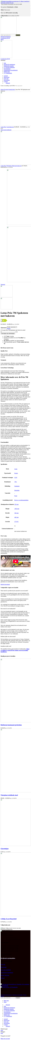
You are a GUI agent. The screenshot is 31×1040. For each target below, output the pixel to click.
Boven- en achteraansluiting (21, 500)
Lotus (15, 469)
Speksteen (16, 486)
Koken (16, 473)
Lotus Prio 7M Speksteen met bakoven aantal (14, 330)
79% (15, 481)
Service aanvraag (5, 975)
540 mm (16, 513)
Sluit (2, 1030)
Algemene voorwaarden (17, 994)
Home (2, 89)
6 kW (15, 477)
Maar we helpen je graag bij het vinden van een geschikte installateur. (15, 650)
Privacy (25, 994)
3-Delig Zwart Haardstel (8, 919)
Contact (3, 978)
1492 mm (16, 508)
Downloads (3, 967)
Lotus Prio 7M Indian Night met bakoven (11, 165)
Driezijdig (16, 490)
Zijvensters (4, 327)
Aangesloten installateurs (7, 972)
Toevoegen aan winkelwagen (7, 333)
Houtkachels (11, 89)
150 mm (16, 504)
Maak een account (5, 1038)
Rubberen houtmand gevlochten (11, 725)
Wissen (8, 328)
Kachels (6, 89)
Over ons (3, 964)
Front (15, 495)
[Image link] (15, 985)
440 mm (16, 517)
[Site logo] (9, 33)
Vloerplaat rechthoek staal (9, 795)
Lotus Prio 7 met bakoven (7, 127)
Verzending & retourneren (6, 994)
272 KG (16, 521)
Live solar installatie (6, 970)
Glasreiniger (5, 848)
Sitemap (2, 996)
